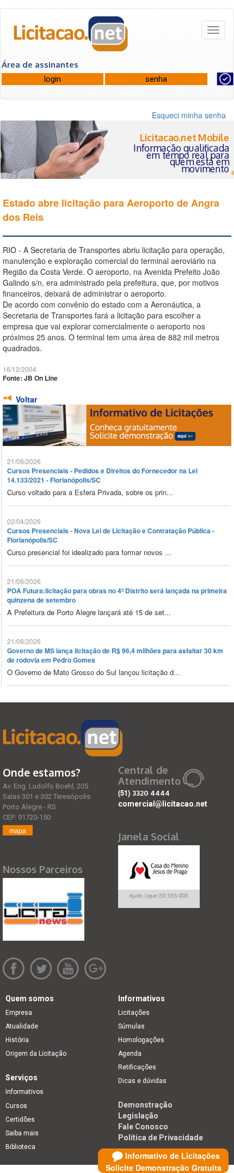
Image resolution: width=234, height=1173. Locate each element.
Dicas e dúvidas (142, 1081)
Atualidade (21, 1026)
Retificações (137, 1067)
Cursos (16, 1106)
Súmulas (131, 1026)
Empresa (18, 1012)
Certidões (20, 1119)
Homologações (141, 1040)
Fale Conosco (143, 1126)
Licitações (134, 1012)
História (17, 1040)
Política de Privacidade (160, 1137)
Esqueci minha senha (189, 115)
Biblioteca (20, 1147)
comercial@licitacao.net (162, 803)
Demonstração (145, 1104)
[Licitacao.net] (71, 37)
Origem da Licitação (35, 1053)
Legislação (138, 1115)
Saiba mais (22, 1133)
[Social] (159, 873)
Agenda (129, 1053)
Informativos (24, 1092)
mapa (17, 830)
